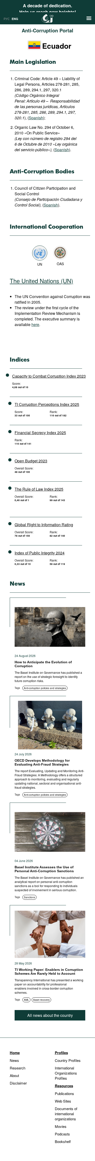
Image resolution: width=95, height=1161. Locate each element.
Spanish (36, 118)
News (14, 1060)
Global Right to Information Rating (44, 524)
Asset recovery (41, 1000)
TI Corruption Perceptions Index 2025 (47, 404)
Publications (64, 1093)
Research (17, 1067)
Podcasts (62, 1133)
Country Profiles (68, 1060)
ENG (15, 19)
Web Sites (63, 1101)
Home (15, 1052)
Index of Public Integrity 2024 (40, 553)
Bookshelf (63, 1141)
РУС (7, 19)
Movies (60, 1126)
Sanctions (29, 897)
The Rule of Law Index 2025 (39, 489)
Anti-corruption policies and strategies (45, 688)
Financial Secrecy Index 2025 (40, 432)
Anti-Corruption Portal (47, 30)
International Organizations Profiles (66, 1073)
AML (26, 1000)
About (14, 1075)
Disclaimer (18, 1083)
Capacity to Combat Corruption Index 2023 (49, 376)
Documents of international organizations (66, 1113)
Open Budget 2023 (31, 461)
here (35, 324)
